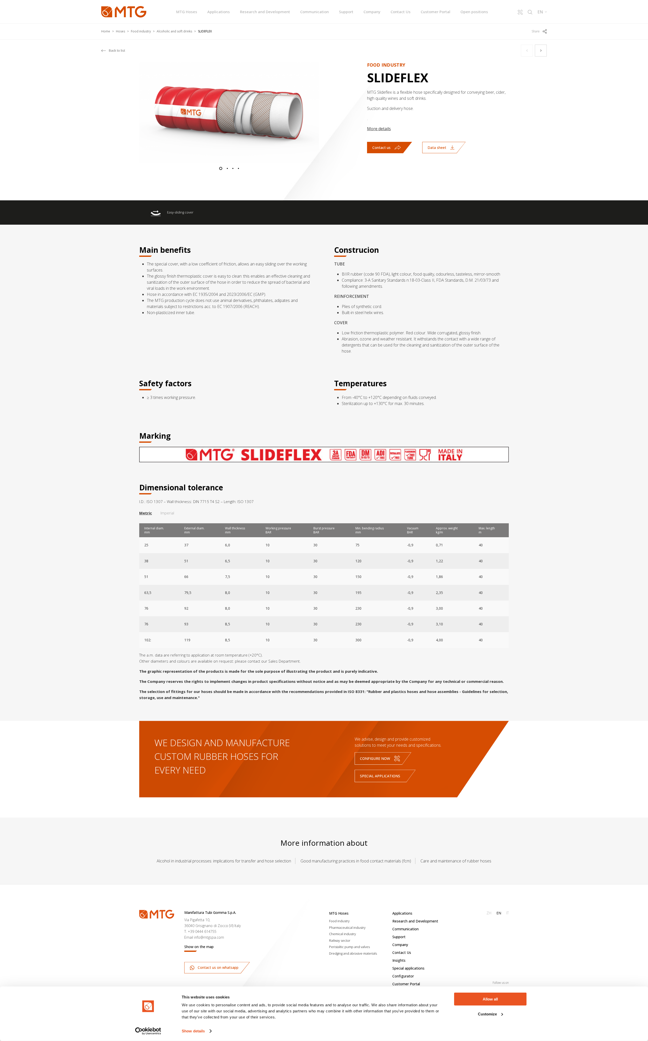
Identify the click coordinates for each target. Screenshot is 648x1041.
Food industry (141, 31)
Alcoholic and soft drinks (174, 31)
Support (346, 11)
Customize (487, 1014)
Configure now (375, 758)
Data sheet (437, 147)
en (540, 12)
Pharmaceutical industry (347, 927)
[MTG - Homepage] (123, 12)
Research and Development (265, 11)
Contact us (381, 147)
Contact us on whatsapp (217, 967)
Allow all (490, 999)
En (498, 913)
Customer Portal (435, 11)
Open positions (474, 11)
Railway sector (339, 940)
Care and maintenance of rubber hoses (455, 861)
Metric (145, 512)
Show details (193, 1031)
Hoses (120, 31)
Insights (399, 960)
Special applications (380, 776)
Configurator (403, 976)
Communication (314, 11)
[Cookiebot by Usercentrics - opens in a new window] (148, 1031)
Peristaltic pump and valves (349, 946)
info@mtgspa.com (209, 937)
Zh (489, 913)
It (507, 913)
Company (371, 11)
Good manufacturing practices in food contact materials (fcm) (355, 861)
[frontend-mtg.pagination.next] (541, 50)
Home (105, 31)
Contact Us (401, 11)
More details (379, 128)
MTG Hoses (186, 11)
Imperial (167, 512)
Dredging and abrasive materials (353, 953)
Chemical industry (342, 934)
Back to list (117, 50)
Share (536, 31)
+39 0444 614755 (202, 931)
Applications (218, 11)
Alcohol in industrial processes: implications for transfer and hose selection (224, 861)
